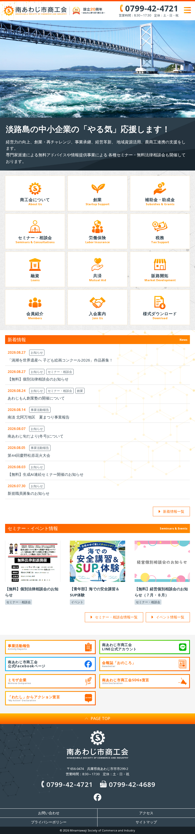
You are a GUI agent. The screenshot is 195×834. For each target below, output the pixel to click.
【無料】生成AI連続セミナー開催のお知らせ (46, 474)
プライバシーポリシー (49, 822)
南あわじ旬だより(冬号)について (35, 436)
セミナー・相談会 (60, 372)
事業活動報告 (40, 410)
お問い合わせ (48, 813)
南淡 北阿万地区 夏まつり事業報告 (39, 417)
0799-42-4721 (69, 784)
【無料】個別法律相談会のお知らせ (38, 379)
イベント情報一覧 (170, 617)
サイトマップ (146, 822)
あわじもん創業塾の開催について (36, 398)
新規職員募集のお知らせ (29, 493)
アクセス (146, 813)
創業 (80, 391)
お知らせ (37, 352)
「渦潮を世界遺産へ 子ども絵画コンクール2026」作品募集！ (60, 360)
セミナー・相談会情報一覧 (116, 617)
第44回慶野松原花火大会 (29, 455)
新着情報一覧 (173, 511)
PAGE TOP (100, 718)
